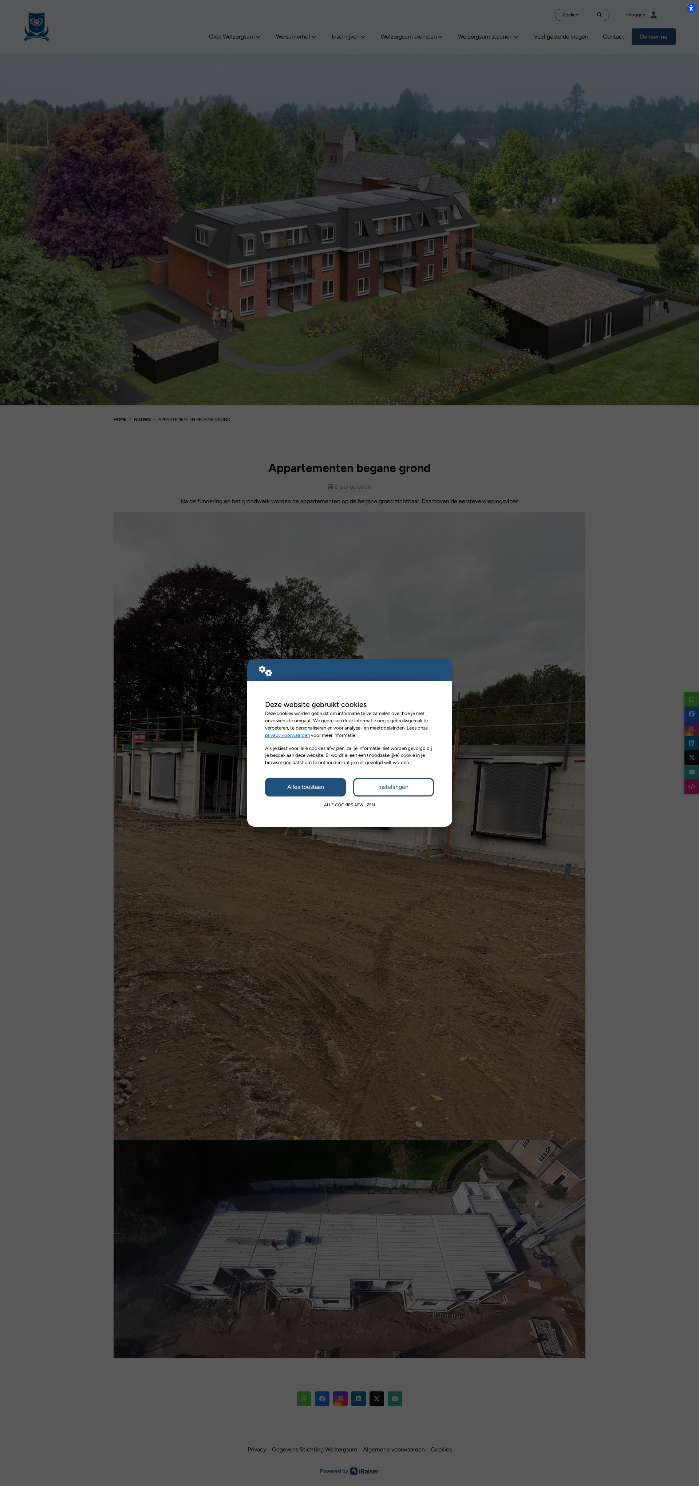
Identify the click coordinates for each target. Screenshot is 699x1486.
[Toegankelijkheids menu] (691, 8)
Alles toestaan (305, 786)
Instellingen (393, 786)
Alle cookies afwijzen (349, 804)
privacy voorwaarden (287, 735)
